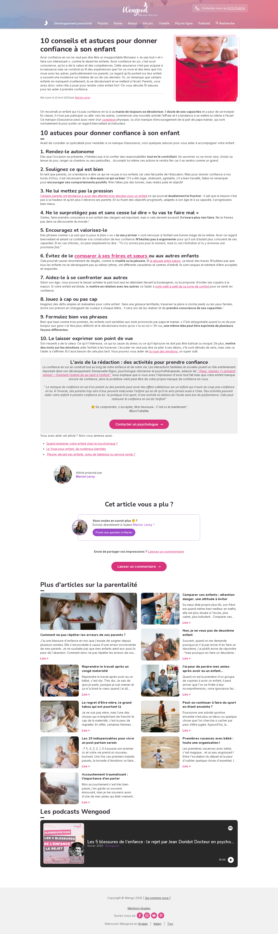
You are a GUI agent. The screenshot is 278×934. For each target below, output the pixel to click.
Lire (43, 658)
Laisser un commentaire (136, 566)
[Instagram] (147, 915)
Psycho (103, 23)
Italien (157, 923)
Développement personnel (73, 23)
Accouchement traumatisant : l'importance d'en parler (105, 776)
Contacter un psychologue (136, 424)
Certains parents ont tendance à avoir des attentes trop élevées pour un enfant (94, 196)
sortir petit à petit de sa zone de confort (182, 286)
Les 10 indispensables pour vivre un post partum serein (108, 740)
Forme (118, 23)
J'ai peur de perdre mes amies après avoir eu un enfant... (206, 668)
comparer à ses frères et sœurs (111, 256)
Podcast (204, 23)
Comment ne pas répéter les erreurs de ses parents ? (83, 635)
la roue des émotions (163, 351)
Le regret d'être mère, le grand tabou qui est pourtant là (106, 704)
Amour (132, 23)
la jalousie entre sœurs (165, 260)
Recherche (227, 23)
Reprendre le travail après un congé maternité (105, 668)
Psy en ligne (184, 23)
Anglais (143, 923)
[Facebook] (140, 915)
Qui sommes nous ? (158, 898)
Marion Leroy (82, 97)
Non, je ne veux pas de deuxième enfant (208, 632)
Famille (164, 23)
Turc (170, 923)
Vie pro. (148, 23)
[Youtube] (154, 915)
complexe (109, 119)
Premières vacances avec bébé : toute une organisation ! (208, 740)
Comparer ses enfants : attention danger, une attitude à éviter (208, 597)
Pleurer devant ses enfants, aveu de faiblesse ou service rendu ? (90, 454)
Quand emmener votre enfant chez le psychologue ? (82, 443)
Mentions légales (139, 908)
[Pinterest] (161, 915)
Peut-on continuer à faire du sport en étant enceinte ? (209, 704)
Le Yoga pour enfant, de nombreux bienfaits (76, 449)
